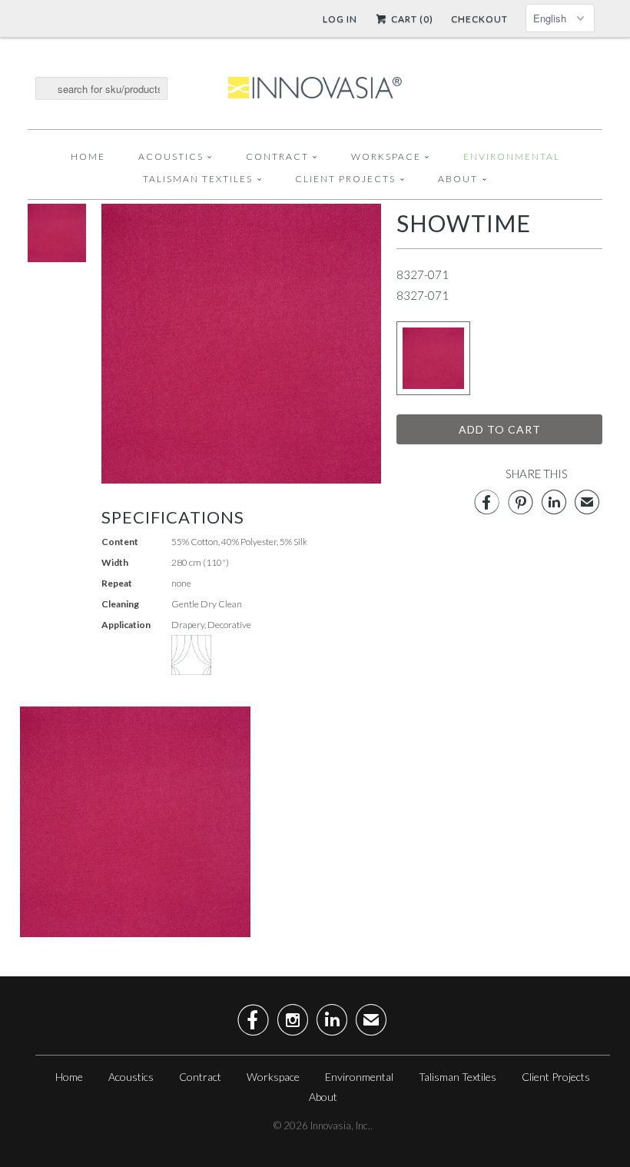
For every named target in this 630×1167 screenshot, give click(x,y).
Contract (277, 156)
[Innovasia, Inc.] (315, 88)
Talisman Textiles (198, 179)
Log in (340, 19)
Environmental (511, 156)
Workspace (386, 156)
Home (88, 156)
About (458, 179)
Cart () (411, 19)
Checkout (479, 19)
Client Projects (345, 179)
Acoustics (171, 156)
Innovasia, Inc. (340, 1125)
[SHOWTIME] (57, 257)
